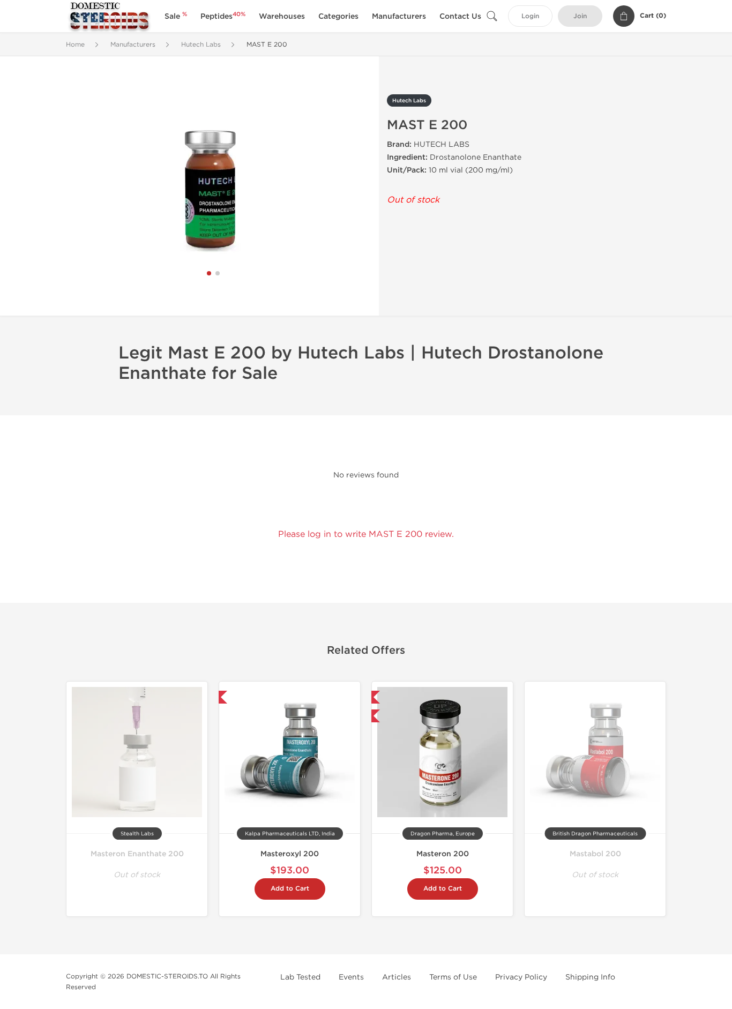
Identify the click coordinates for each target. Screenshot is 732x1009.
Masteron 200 (442, 853)
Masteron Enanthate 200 (137, 853)
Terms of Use (453, 977)
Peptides (222, 16)
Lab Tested (300, 977)
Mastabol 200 (595, 853)
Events (351, 977)
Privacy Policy (521, 977)
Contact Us (460, 16)
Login (530, 16)
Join (580, 16)
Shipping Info (590, 977)
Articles (396, 977)
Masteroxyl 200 (289, 853)
